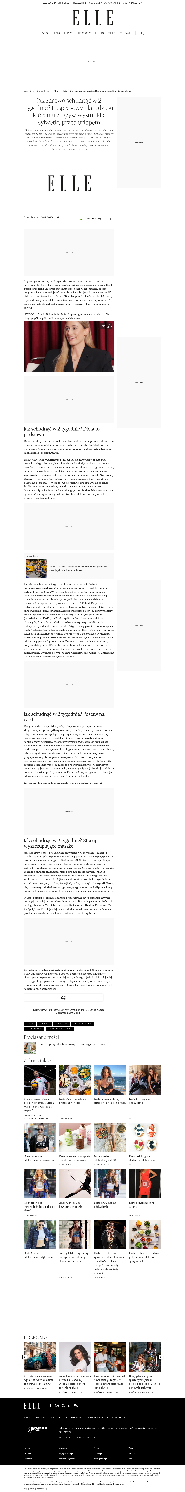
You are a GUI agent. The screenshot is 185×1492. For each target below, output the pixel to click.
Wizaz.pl (131, 1453)
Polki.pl (96, 1448)
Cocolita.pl (28, 1458)
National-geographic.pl (68, 1458)
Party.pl (27, 1448)
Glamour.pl (28, 1453)
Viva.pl (131, 1448)
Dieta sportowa (82, 1024)
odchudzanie (34, 1029)
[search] (142, 33)
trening (45, 1024)
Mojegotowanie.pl (66, 1453)
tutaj (45, 1489)
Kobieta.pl (98, 1453)
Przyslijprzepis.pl (100, 1458)
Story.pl (131, 1458)
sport (30, 1024)
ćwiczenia (61, 1024)
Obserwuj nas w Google (92, 218)
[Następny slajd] (160, 1357)
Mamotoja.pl (64, 1448)
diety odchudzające (59, 1029)
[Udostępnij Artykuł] (110, 219)
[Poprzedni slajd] (24, 1357)
